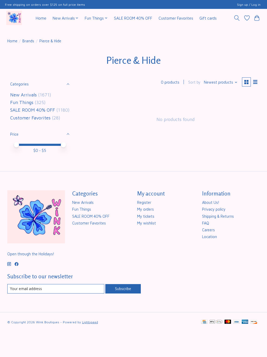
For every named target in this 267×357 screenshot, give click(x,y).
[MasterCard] (227, 322)
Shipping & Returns (218, 216)
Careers (208, 230)
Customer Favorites (176, 18)
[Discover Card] (253, 322)
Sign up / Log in (248, 5)
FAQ (205, 223)
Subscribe (123, 288)
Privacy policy (214, 209)
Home (41, 18)
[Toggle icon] (236, 18)
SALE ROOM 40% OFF (133, 18)
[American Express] (245, 322)
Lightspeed (90, 322)
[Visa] (236, 322)
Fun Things (21, 102)
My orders (145, 209)
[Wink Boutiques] (14, 18)
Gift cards (208, 18)
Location (209, 236)
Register (144, 202)
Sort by (194, 82)
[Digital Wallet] (216, 322)
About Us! (210, 202)
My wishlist (146, 223)
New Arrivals (23, 94)
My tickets (145, 216)
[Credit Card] (204, 322)
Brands (28, 41)
